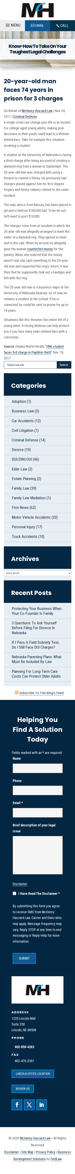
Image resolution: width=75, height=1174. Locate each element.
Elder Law (19, 469)
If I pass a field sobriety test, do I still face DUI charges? (35, 645)
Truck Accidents (24, 536)
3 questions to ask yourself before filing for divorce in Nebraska (34, 628)
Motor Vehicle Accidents (31, 517)
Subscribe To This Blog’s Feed (41, 693)
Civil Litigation (22, 430)
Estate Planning (24, 478)
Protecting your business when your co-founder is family (37, 611)
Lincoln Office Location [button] (33, 1074)
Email (18, 803)
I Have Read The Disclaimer (39, 894)
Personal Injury (23, 527)
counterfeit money (40, 249)
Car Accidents (23, 421)
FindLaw (56, 1159)
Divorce (18, 449)
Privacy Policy (45, 1152)
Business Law (23, 411)
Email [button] (39, 25)
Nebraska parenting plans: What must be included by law (36, 659)
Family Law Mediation (29, 498)
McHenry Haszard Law (37, 111)
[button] (12, 26)
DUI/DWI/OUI (22, 459)
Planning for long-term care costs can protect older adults (36, 674)
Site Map (27, 1152)
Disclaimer (20, 884)
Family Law (20, 488)
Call (64, 25)
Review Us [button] (23, 1089)
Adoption (19, 401)
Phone (17, 781)
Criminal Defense (25, 117)
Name (17, 758)
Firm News (20, 507)
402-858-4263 (24, 1047)
